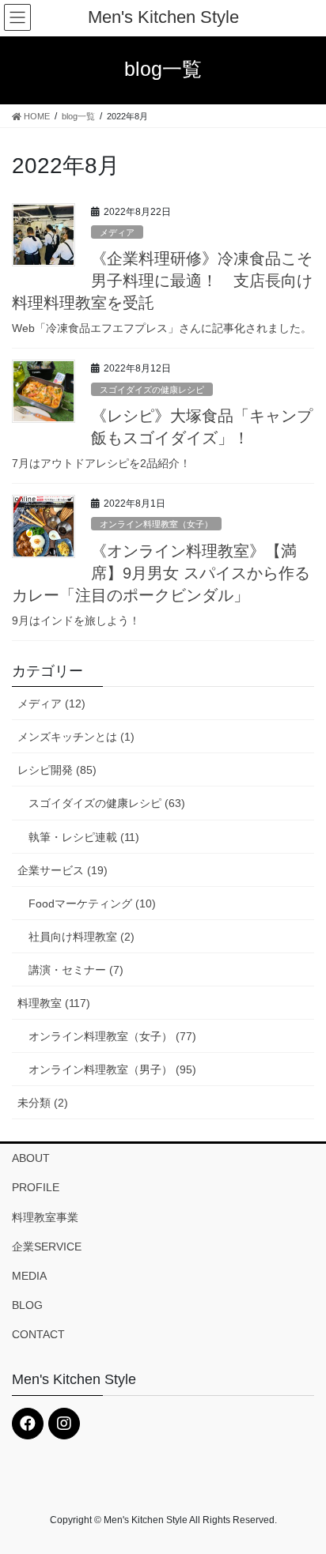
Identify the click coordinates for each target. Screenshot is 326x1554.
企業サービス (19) (62, 870)
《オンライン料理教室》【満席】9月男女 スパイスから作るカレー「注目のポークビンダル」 (161, 573)
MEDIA (29, 1275)
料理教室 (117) (53, 1003)
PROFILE (35, 1187)
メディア (117, 232)
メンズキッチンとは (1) (76, 736)
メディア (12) (51, 703)
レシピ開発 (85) (57, 770)
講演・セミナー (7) (75, 970)
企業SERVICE (47, 1246)
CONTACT (38, 1334)
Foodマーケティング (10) (92, 903)
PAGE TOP (302, 1493)
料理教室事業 (45, 1217)
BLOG (27, 1305)
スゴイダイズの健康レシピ (152, 389)
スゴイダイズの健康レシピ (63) (106, 803)
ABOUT (31, 1158)
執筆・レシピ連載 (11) (83, 837)
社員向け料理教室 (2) (81, 936)
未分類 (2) (42, 1102)
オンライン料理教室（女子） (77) (112, 1036)
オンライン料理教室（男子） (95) (112, 1069)
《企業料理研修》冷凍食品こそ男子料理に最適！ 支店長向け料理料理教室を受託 (162, 280)
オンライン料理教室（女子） (156, 524)
